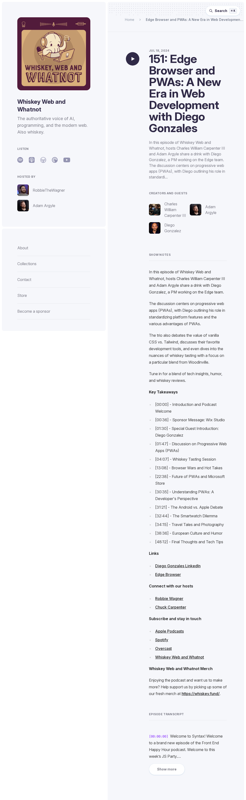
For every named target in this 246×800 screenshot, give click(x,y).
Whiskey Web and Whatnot (179, 657)
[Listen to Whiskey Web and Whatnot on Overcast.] (43, 160)
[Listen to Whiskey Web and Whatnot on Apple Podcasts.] (32, 160)
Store (22, 295)
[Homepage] (54, 53)
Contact (24, 279)
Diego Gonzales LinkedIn (178, 565)
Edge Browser (168, 574)
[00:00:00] (158, 736)
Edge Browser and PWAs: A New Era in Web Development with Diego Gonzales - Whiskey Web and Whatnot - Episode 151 (193, 20)
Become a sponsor (33, 311)
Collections (27, 263)
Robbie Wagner (169, 598)
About (22, 247)
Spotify (161, 639)
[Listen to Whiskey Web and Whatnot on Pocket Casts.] (55, 160)
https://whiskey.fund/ (201, 693)
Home (129, 20)
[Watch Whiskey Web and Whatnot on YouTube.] (66, 160)
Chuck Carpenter (170, 607)
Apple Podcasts (169, 631)
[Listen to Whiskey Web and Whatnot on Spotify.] (20, 160)
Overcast (163, 648)
